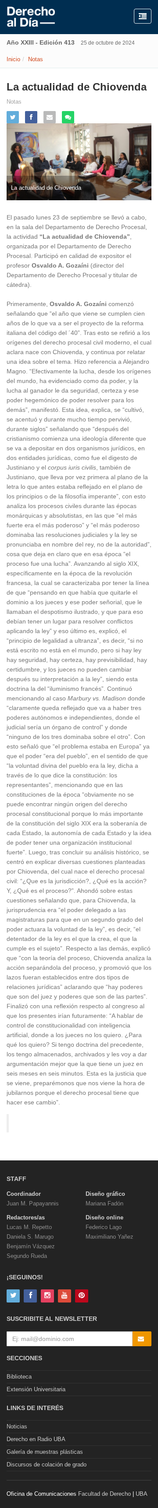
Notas (35, 59)
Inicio (13, 59)
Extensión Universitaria (36, 1389)
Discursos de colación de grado (46, 1464)
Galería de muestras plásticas (45, 1452)
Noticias (17, 1426)
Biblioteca (19, 1376)
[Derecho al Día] (31, 17)
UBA (141, 1494)
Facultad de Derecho (104, 1494)
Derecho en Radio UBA (36, 1439)
